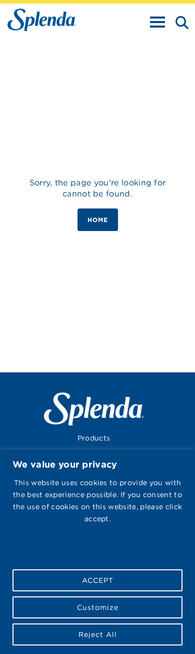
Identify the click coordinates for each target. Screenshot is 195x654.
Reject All (97, 634)
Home (98, 220)
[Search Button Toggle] (179, 22)
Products (94, 438)
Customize (97, 607)
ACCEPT (98, 580)
